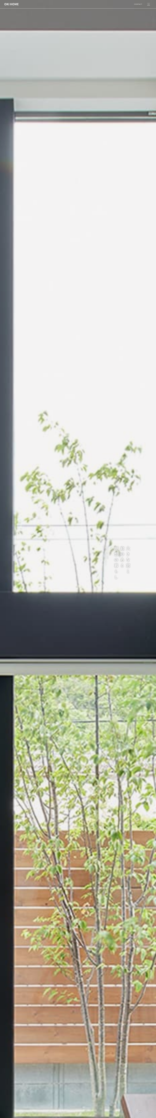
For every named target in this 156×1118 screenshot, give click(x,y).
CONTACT (138, 4)
